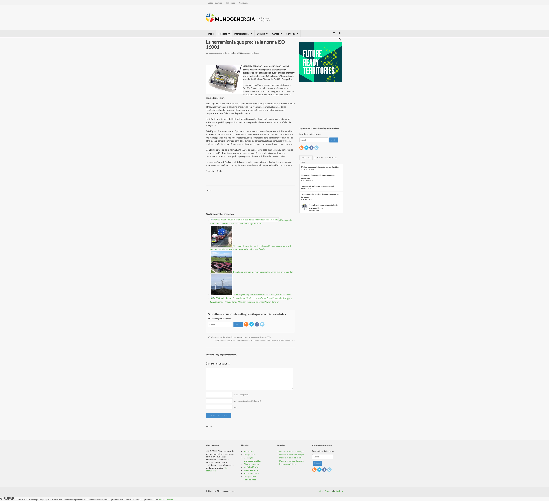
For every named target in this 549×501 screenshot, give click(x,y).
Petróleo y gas (250, 480)
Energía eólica (249, 454)
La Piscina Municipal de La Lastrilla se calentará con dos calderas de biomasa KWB (239, 337)
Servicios (291, 33)
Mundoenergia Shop (287, 464)
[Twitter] (251, 324)
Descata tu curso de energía (291, 458)
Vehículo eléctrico (251, 467)
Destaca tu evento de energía (291, 454)
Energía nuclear (250, 476)
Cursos (275, 33)
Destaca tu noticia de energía (291, 451)
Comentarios (331, 158)
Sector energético (251, 473)
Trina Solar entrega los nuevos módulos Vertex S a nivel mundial (263, 271)
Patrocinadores (241, 33)
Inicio (211, 33)
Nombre (240, 395)
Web (235, 407)
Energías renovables (252, 461)
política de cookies (166, 500)
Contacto (243, 3)
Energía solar (249, 451)
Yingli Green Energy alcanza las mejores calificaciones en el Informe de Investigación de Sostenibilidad (254, 340)
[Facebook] (257, 324)
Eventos (261, 33)
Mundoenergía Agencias (218, 53)
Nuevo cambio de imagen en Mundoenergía (317, 186)
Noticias (222, 33)
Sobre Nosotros (215, 3)
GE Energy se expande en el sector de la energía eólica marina (262, 294)
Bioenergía (248, 458)
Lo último (318, 158)
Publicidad (230, 3)
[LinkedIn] (262, 324)
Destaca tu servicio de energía (291, 461)
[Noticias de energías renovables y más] (238, 20)
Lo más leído (306, 158)
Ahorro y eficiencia (251, 53)
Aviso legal (338, 491)
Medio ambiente (251, 470)
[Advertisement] (328, 17)
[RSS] (246, 324)
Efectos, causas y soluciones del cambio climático (320, 167)
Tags (303, 162)
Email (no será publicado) (247, 401)
